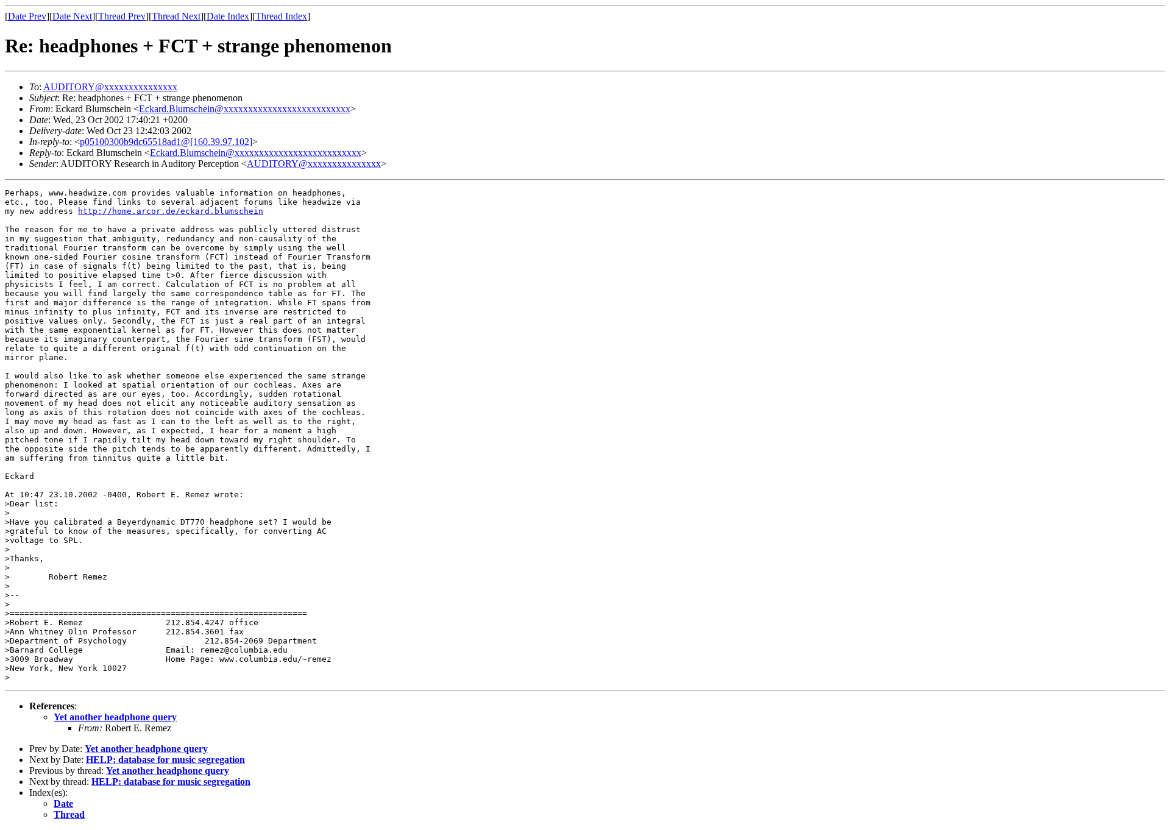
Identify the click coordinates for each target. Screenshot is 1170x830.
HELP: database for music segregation (165, 759)
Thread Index (281, 16)
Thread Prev (122, 16)
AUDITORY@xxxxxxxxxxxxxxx (110, 87)
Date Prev (27, 16)
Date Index (228, 16)
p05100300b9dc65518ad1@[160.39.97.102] (166, 142)
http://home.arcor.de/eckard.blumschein (170, 211)
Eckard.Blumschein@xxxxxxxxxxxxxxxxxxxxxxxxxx (244, 109)
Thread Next (176, 16)
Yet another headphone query (115, 717)
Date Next (72, 16)
